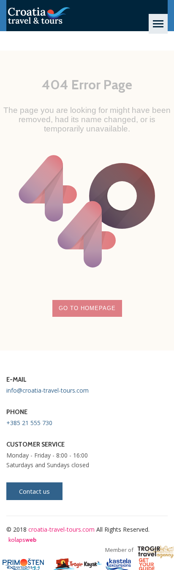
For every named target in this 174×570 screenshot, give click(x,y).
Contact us (34, 491)
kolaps (22, 539)
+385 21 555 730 (29, 423)
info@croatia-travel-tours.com (47, 390)
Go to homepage (87, 308)
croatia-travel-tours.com (61, 529)
